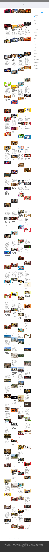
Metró (26, 288)
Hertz (12, 296)
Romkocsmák (36, 56)
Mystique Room (14, 327)
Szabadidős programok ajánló (38, 60)
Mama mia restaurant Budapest (26, 494)
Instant (13, 444)
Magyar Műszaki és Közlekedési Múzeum (14, 373)
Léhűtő (26, 98)
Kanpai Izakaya (7, 398)
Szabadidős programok (37, 59)
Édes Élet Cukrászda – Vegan (27, 202)
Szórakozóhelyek (36, 62)
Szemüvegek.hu (20, 270)
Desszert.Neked (7, 284)
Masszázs (35, 50)
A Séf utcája (20, 184)
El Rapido (6, 269)
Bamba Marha (20, 101)
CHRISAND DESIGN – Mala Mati (7, 469)
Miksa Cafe (26, 480)
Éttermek (35, 32)
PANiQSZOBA (14, 400)
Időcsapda (26, 323)
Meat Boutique (7, 411)
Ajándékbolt (35, 17)
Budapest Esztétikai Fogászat (19, 151)
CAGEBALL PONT (27, 112)
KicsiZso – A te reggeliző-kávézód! (27, 219)
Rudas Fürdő (14, 388)
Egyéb (35, 26)
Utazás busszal (36, 65)
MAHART (13, 43)
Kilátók (35, 44)
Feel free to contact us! (24, 546)
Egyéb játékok (36, 29)
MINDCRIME (13, 118)
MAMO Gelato (7, 86)
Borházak (35, 20)
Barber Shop (14, 517)
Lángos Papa (20, 198)
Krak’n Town (27, 56)
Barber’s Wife (7, 497)
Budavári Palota (27, 352)
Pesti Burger (20, 284)
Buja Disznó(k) (7, 177)
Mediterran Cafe (7, 121)
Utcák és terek (36, 66)
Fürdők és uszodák (36, 35)
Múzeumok (35, 53)
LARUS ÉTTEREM (7, 423)
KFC (25, 126)
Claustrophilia (7, 523)
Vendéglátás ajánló (36, 68)
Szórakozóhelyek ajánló (37, 63)
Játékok (35, 41)
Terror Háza (20, 475)
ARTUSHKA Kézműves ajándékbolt (13, 76)
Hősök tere (7, 338)
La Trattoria (20, 513)
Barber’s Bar (27, 522)
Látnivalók (35, 47)
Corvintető (26, 380)
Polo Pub (19, 113)
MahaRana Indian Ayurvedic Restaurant (14, 90)
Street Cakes (14, 235)
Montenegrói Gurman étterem (14, 204)
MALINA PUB (27, 70)
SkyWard (19, 530)
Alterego (6, 73)
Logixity (19, 126)
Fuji (25, 407)
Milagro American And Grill (14, 15)
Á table (19, 168)
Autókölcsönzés (36, 19)
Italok (35, 38)
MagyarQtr (26, 421)
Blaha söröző (7, 59)
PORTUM (19, 58)
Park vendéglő (27, 82)
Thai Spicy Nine (14, 145)
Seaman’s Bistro (7, 255)
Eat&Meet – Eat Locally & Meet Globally (27, 296)
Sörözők (35, 57)
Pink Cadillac (20, 332)
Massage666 (13, 501)
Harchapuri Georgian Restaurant (13, 59)
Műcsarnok (20, 372)
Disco (35, 23)
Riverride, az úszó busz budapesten (7, 383)
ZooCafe (19, 449)
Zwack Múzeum (20, 462)
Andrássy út (13, 358)
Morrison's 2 (27, 393)
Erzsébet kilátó (20, 386)
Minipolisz (19, 501)
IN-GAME (13, 159)
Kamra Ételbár (20, 300)
